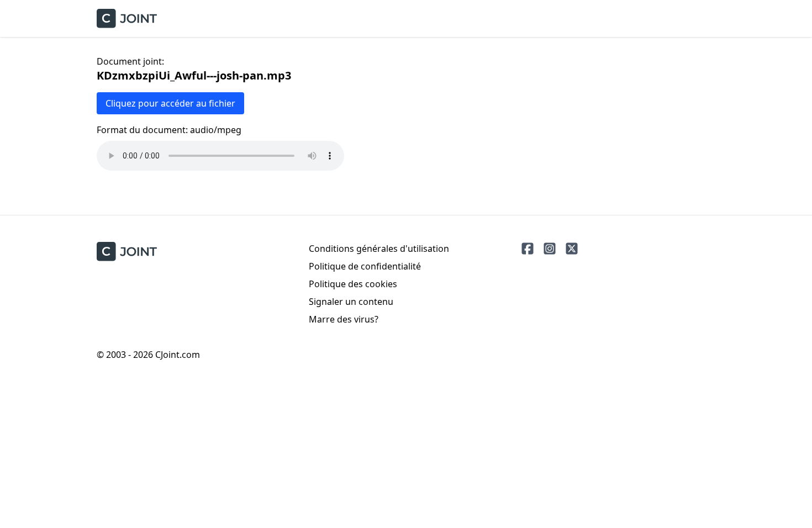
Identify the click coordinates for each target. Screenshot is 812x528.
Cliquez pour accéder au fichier (170, 103)
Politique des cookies (353, 284)
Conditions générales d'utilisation (379, 248)
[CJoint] (127, 251)
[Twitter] (571, 248)
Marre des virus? (343, 319)
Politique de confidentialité (365, 266)
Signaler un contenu (351, 301)
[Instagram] (549, 248)
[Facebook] (527, 248)
